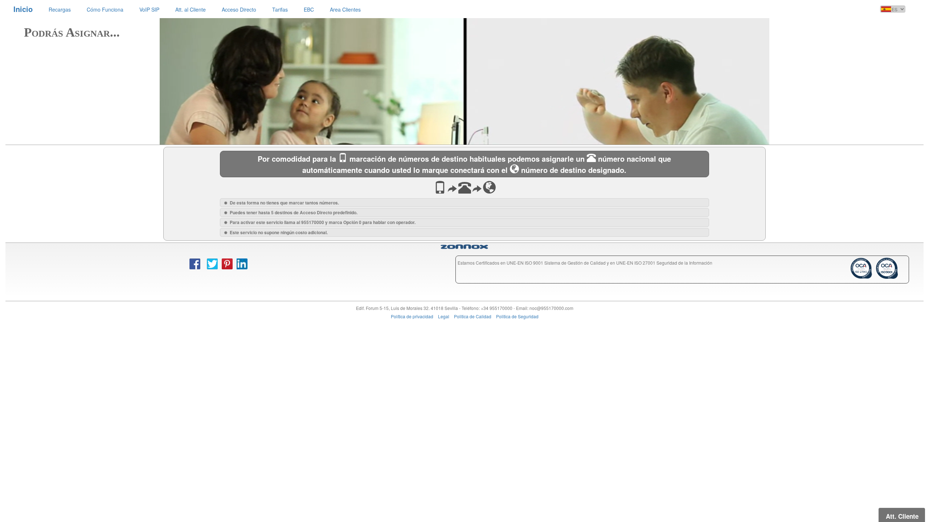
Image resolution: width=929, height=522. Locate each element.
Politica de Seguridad (517, 316)
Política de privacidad (412, 316)
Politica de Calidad (472, 316)
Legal (443, 316)
